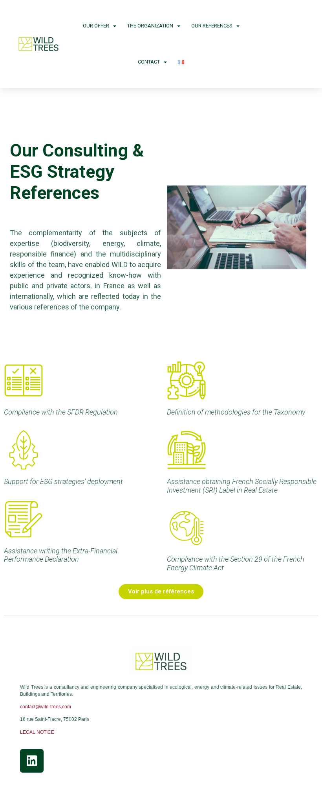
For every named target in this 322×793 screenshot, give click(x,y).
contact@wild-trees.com (45, 706)
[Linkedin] (32, 761)
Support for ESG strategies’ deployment (63, 481)
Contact (149, 62)
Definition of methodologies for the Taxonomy (236, 412)
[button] (161, 591)
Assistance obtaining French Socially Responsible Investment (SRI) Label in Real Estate (242, 485)
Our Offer (96, 26)
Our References (211, 26)
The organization (150, 26)
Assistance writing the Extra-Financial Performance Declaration (60, 555)
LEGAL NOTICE (37, 732)
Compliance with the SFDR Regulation (61, 412)
